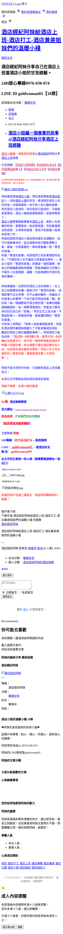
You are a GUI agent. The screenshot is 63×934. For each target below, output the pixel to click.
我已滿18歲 (8, 927)
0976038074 (23, 440)
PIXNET (16, 877)
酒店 (4, 863)
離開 (20, 927)
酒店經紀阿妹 (9, 524)
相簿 (11, 109)
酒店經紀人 (38, 867)
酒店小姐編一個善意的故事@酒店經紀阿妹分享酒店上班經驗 (33, 139)
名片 (11, 118)
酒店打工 (13, 863)
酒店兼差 (49, 863)
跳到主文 (7, 57)
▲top (4, 568)
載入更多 (7, 575)
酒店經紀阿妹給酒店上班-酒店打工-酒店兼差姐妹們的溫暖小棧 (31, 40)
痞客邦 (32, 548)
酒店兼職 (37, 863)
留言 (40, 548)
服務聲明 (37, 881)
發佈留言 (7, 596)
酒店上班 (7, 157)
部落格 (12, 113)
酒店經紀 (43, 153)
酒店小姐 (23, 196)
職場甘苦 (30, 102)
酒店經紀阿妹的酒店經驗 (38, 562)
